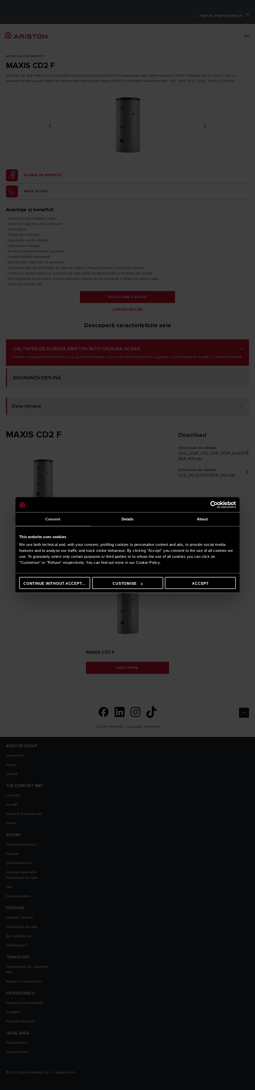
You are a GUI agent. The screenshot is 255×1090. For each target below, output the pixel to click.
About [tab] (202, 519)
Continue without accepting (56, 583)
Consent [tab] (52, 519)
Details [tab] (128, 519)
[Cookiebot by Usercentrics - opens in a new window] (214, 504)
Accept (200, 583)
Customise (125, 583)
